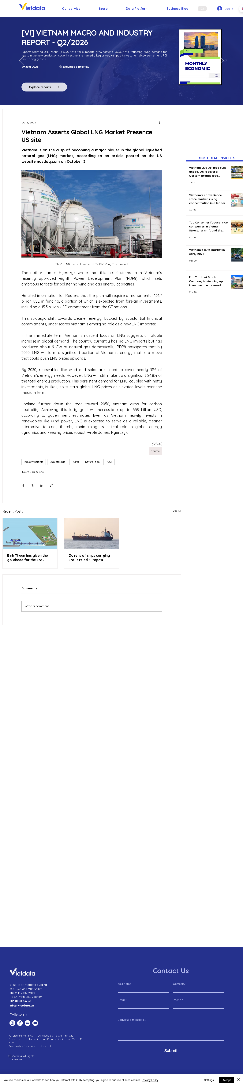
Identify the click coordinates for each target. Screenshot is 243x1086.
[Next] (221, 61)
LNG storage (57, 462)
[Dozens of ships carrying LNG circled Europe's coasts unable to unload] (91, 533)
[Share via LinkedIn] (42, 485)
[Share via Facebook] (23, 485)
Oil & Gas (38, 472)
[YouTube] (35, 1023)
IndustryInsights (33, 462)
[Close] (238, 1080)
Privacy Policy (150, 1080)
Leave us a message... (132, 1019)
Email (121, 1000)
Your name (124, 984)
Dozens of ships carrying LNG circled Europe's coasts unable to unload (89, 557)
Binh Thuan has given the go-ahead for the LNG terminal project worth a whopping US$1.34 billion (27, 557)
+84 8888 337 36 (20, 1001)
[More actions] (159, 122)
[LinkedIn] (27, 1023)
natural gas (92, 462)
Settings (209, 1080)
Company (179, 984)
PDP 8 (75, 462)
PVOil (109, 462)
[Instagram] (12, 1023)
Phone (177, 1000)
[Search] (202, 8)
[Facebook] (20, 1023)
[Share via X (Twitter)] (32, 485)
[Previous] (21, 61)
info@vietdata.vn (21, 1005)
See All (177, 510)
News (25, 472)
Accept (226, 1080)
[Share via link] (51, 485)
